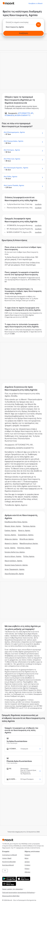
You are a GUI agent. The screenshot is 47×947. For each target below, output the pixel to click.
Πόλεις (27, 868)
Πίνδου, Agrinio (28, 556)
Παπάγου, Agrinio (29, 526)
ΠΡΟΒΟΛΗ (38, 204)
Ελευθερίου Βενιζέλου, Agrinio (16, 522)
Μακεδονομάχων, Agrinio (29, 543)
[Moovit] (8, 3)
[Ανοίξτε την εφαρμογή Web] (8, 884)
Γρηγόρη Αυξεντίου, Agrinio (15, 552)
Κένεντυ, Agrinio (24, 530)
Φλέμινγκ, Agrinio (11, 539)
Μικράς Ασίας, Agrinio (13, 526)
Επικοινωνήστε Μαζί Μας (11, 896)
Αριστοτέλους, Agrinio (13, 556)
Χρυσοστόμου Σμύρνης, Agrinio (16, 565)
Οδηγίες (27, 872)
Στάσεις (27, 865)
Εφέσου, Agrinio (10, 530)
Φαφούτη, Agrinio (11, 543)
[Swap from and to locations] (38, 24)
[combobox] (23, 23)
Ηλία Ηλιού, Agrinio (27, 539)
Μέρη (26, 858)
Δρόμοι (27, 862)
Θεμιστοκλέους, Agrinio (13, 561)
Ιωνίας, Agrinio (10, 548)
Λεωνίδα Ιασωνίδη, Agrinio (14, 574)
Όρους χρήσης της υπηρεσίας (12, 889)
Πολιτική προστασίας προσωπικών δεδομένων (18, 892)
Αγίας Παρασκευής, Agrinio (14, 569)
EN (5, 870)
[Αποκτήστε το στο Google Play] (8, 879)
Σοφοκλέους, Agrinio (25, 535)
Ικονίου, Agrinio (10, 535)
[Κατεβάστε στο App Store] (23, 879)
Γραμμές (27, 855)
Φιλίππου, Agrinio (23, 548)
